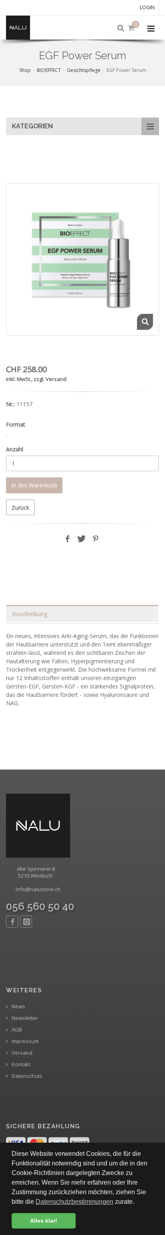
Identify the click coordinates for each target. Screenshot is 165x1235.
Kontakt (20, 1064)
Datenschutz (26, 1076)
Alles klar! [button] (43, 1220)
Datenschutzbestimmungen (74, 1201)
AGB (16, 1029)
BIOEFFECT (49, 70)
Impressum (24, 1041)
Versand (21, 1052)
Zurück (20, 507)
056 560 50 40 (40, 906)
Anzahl (14, 449)
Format (15, 424)
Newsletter (24, 1018)
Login (147, 7)
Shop (25, 70)
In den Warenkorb (34, 485)
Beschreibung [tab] (29, 614)
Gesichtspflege (84, 70)
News (17, 1006)
